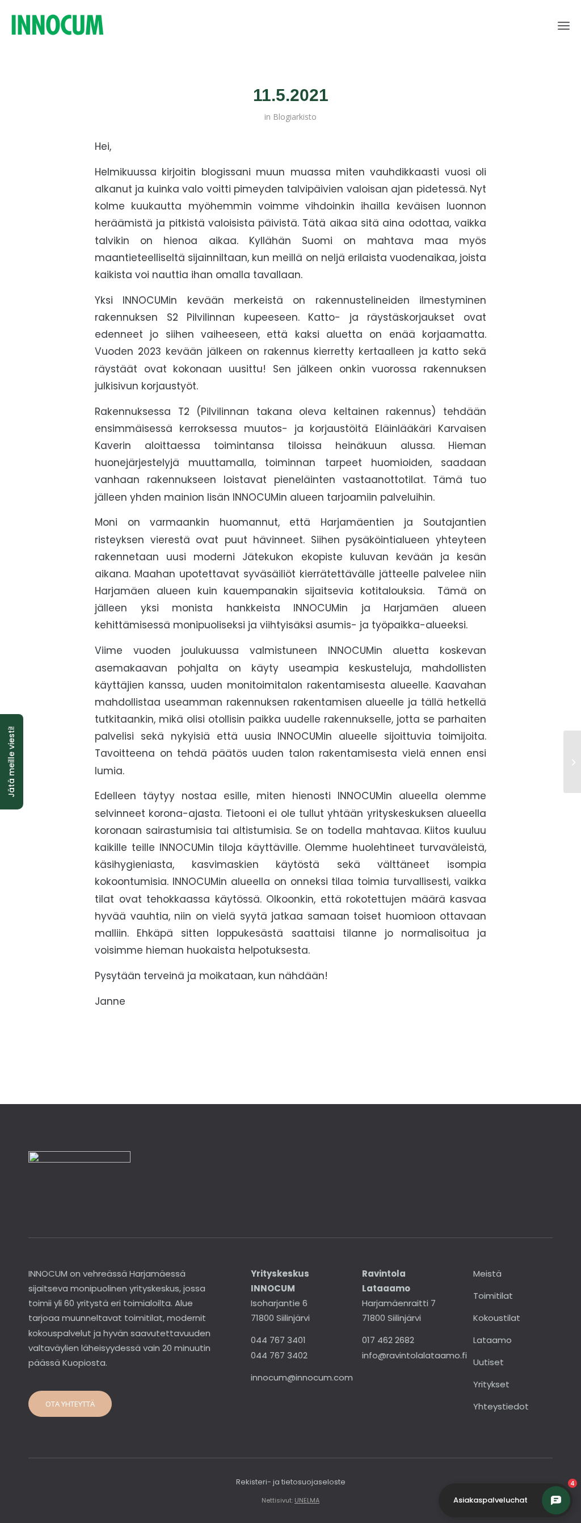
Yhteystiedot (501, 1406)
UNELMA (306, 1500)
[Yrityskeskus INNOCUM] (88, 25)
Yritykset (491, 1384)
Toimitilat (493, 1296)
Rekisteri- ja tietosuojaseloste (291, 1481)
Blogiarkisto (295, 116)
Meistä (487, 1273)
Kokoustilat (496, 1318)
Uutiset (488, 1362)
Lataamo (492, 1340)
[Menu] (564, 25)
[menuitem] (564, 25)
